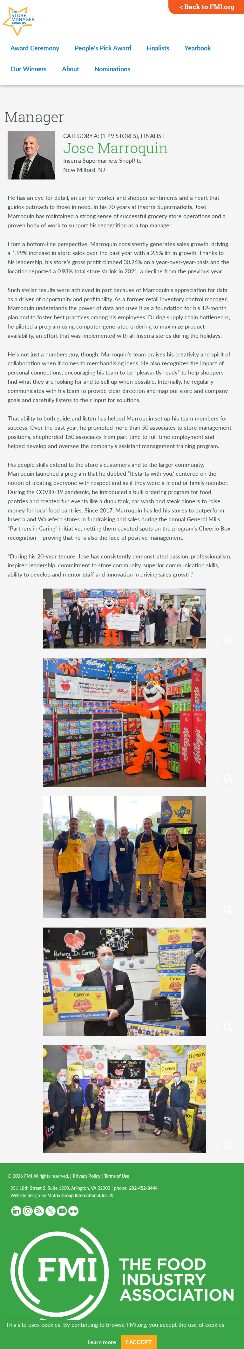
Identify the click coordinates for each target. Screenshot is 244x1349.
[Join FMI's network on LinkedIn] (16, 1211)
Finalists (157, 47)
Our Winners (28, 68)
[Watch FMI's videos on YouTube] (62, 1211)
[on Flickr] (73, 1211)
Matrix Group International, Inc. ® (80, 1195)
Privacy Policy (86, 1176)
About (70, 68)
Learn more (101, 1342)
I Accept (139, 1342)
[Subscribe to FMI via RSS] (39, 1211)
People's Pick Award (103, 47)
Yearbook (198, 47)
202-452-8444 (143, 1188)
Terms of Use (116, 1176)
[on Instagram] (28, 1211)
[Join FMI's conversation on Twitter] (50, 1211)
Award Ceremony (34, 47)
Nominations (112, 68)
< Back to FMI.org (207, 6)
